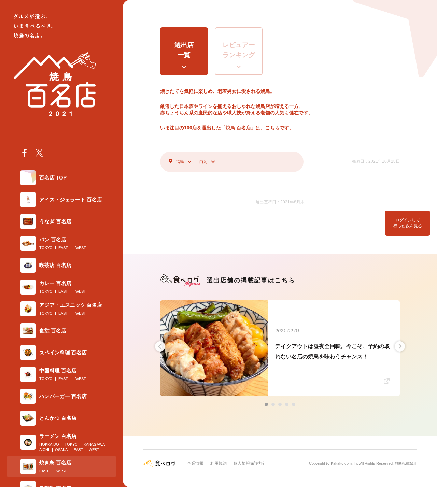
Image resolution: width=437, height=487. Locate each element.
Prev (160, 346)
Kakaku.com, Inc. (345, 463)
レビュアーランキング (239, 49)
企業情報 (195, 463)
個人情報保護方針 (250, 463)
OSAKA (61, 450)
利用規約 (218, 463)
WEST (80, 248)
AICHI (44, 450)
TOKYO (46, 248)
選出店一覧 (184, 49)
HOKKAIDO (49, 444)
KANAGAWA (94, 444)
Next (400, 346)
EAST (63, 248)
